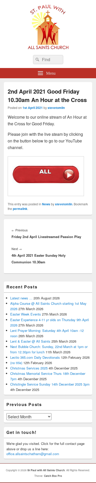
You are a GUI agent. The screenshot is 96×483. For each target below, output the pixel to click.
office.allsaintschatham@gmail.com (32, 453)
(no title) (16, 362)
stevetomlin (56, 107)
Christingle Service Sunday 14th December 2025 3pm (50, 384)
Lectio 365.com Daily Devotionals (35, 357)
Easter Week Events (25, 314)
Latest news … (21, 298)
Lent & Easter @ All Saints (30, 341)
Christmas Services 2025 (29, 368)
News (46, 204)
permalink (20, 208)
